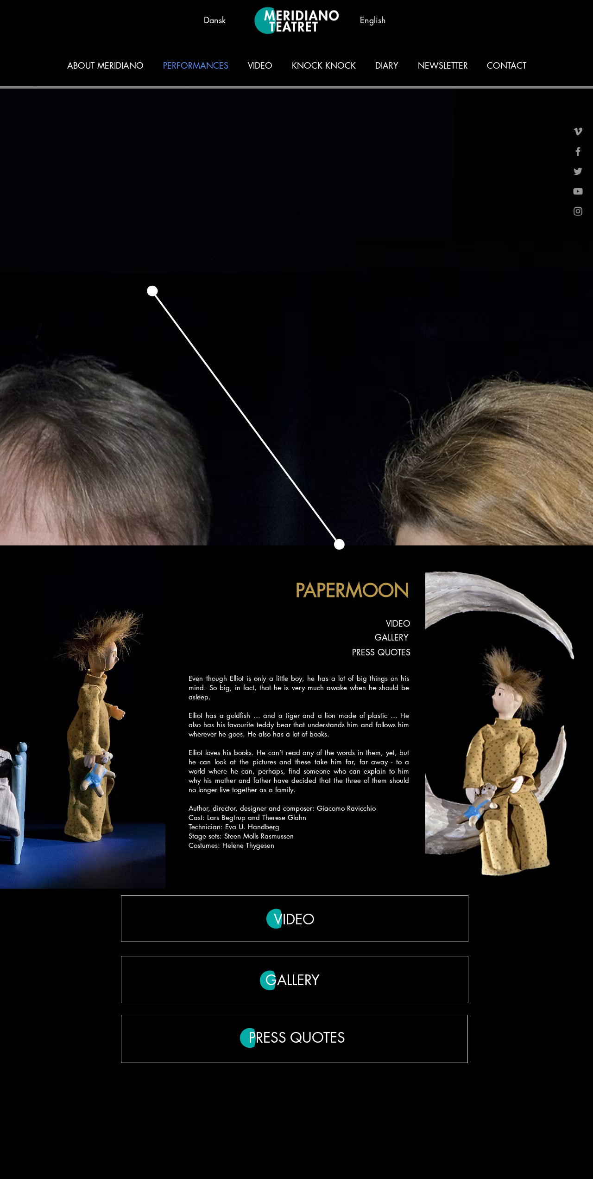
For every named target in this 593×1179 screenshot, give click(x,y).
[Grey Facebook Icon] (578, 151)
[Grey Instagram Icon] (578, 211)
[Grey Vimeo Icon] (578, 131)
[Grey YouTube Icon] (578, 191)
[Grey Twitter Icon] (578, 171)
